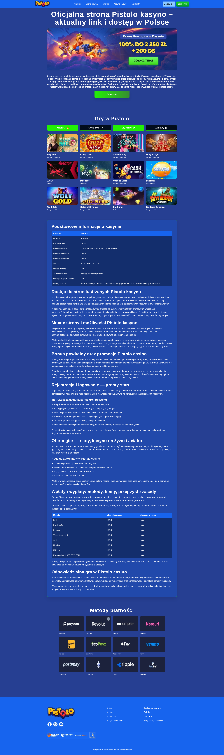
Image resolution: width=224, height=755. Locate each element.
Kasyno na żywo (120, 4)
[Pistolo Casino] (42, 4)
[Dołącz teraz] (112, 49)
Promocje (77, 4)
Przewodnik (112, 716)
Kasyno (106, 4)
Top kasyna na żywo (152, 708)
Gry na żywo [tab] (95, 128)
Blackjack (148, 716)
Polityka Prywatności (115, 721)
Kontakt (110, 712)
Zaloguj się (168, 4)
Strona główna (92, 4)
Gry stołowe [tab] (128, 128)
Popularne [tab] (62, 128)
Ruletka (147, 712)
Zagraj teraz (112, 94)
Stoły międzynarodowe (153, 721)
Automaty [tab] (161, 128)
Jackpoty (136, 4)
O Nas (109, 708)
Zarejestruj (182, 4)
